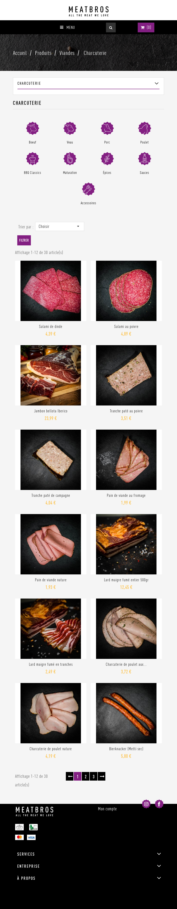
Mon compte (107, 808)
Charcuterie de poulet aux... (126, 664)
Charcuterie (29, 83)
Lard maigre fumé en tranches (51, 664)
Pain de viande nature (51, 579)
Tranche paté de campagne (51, 495)
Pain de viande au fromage (126, 495)
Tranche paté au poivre (126, 411)
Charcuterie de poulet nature (51, 748)
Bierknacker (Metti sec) (126, 748)
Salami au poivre (126, 326)
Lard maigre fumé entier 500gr (126, 579)
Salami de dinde (50, 326)
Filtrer (24, 240)
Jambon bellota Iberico (51, 411)
